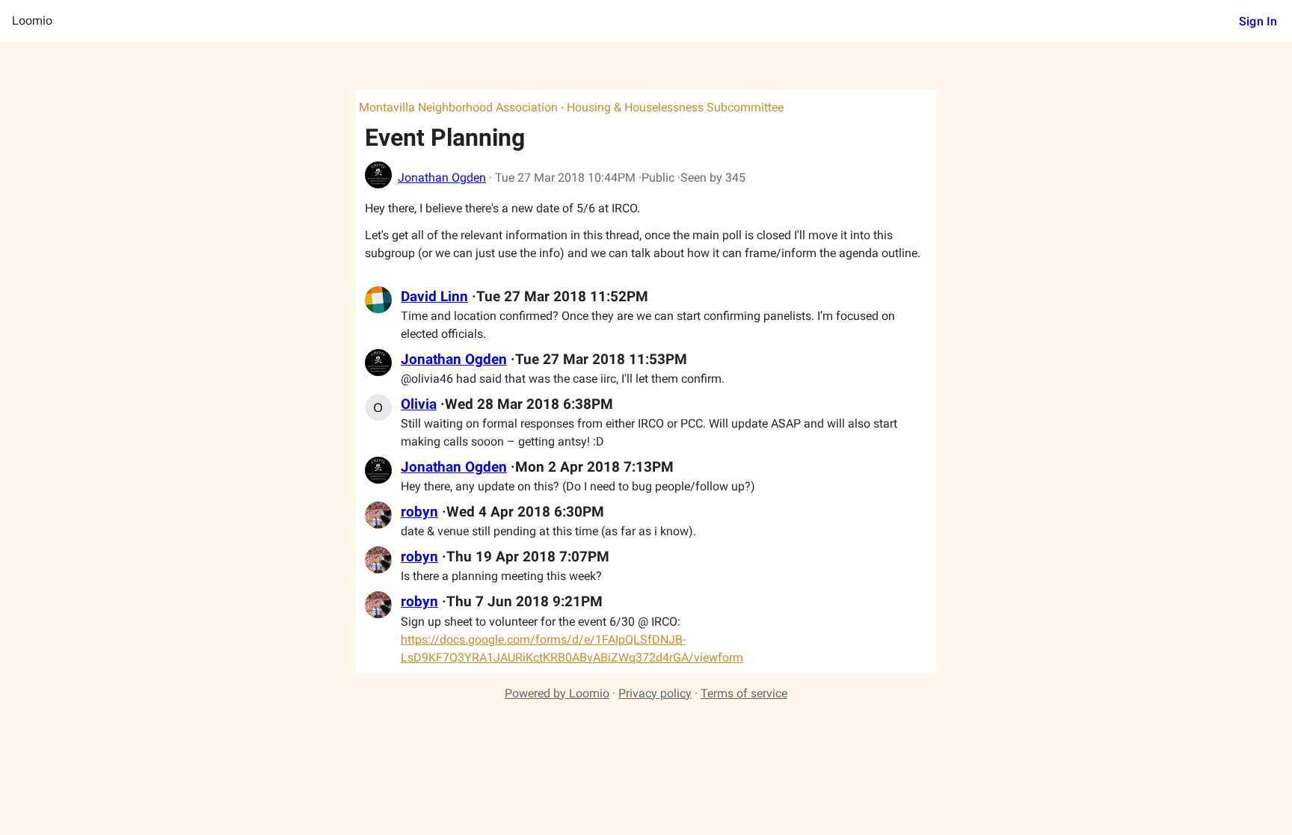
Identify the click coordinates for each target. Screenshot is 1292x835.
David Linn (434, 297)
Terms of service (744, 693)
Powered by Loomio (557, 693)
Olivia (419, 404)
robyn (419, 512)
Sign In (1258, 21)
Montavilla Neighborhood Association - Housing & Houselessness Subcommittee (571, 107)
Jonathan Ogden (442, 177)
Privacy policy (655, 693)
